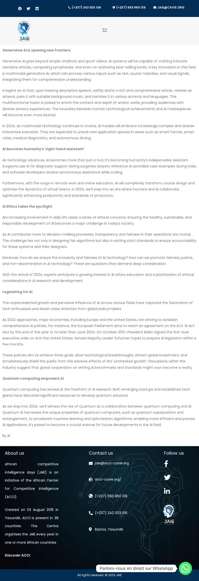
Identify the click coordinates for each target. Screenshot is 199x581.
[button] (104, 30)
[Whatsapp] (185, 568)
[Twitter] (28, 8)
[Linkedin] (37, 8)
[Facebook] (20, 8)
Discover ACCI (17, 555)
